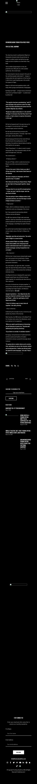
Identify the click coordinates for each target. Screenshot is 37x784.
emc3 (23, 772)
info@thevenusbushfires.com (18, 759)
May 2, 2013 (8, 410)
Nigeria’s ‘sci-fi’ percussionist (15, 408)
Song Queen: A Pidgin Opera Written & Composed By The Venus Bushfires (25, 419)
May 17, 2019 (23, 449)
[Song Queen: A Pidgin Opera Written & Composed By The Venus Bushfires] (12, 420)
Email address (9, 740)
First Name (8, 729)
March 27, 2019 (9, 434)
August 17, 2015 (23, 424)
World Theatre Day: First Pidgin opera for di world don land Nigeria (18, 432)
